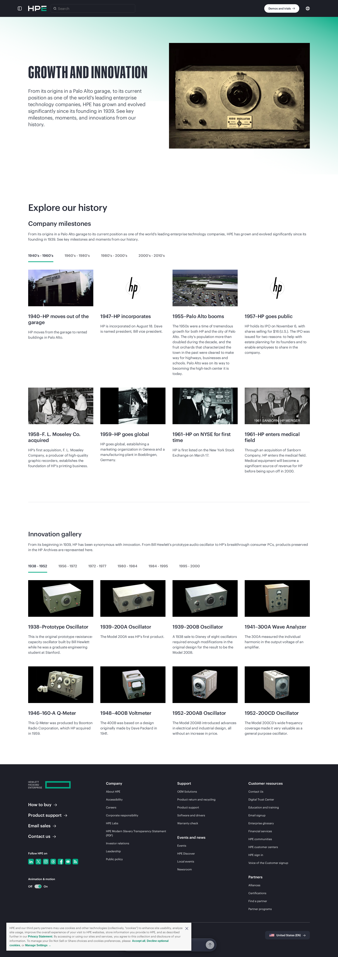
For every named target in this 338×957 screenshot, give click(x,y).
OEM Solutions (187, 791)
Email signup (256, 815)
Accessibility (114, 799)
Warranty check (187, 823)
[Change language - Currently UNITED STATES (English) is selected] (307, 8)
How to (39, 804)
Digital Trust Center (261, 799)
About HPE (113, 791)
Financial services (260, 831)
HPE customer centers (263, 847)
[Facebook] (60, 861)
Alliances (254, 885)
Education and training (263, 807)
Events (181, 845)
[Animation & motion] (38, 886)
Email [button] (39, 825)
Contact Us (255, 791)
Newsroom (184, 869)
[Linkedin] (31, 861)
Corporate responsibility (122, 815)
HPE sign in (255, 855)
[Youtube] (68, 861)
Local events (185, 861)
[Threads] (53, 861)
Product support (188, 807)
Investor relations (117, 843)
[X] (38, 861)
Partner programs (260, 909)
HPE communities (260, 839)
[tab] (40, 255)
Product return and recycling (196, 799)
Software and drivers (191, 815)
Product (45, 815)
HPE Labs (112, 823)
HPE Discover (186, 853)
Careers (111, 807)
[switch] (36, 886)
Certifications (257, 893)
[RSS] (75, 861)
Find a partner (257, 901)
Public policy (114, 859)
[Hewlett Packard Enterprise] (37, 8)
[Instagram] (46, 861)
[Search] (55, 8)
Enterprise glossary (261, 823)
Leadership (113, 851)
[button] (186, 928)
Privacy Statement (40, 936)
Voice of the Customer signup (268, 863)
